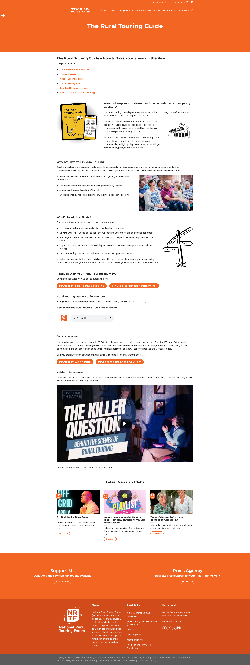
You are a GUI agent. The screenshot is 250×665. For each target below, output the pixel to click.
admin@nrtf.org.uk (171, 621)
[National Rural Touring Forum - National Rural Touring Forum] (75, 10)
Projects (124, 10)
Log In (169, 2)
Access (103, 10)
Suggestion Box (157, 2)
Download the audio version (73, 88)
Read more (63, 533)
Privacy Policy (91, 660)
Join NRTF (132, 629)
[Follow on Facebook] (184, 2)
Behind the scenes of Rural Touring (77, 92)
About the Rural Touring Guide (74, 69)
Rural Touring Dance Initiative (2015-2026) (142, 623)
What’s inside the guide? (71, 78)
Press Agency (134, 634)
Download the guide (69, 83)
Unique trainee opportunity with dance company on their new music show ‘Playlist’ (124, 520)
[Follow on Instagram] (187, 2)
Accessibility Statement (110, 660)
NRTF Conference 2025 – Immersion (139, 614)
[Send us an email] (189, 2)
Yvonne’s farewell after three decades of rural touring (167, 518)
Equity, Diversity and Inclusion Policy (139, 660)
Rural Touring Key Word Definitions (139, 646)
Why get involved (68, 74)
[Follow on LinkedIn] (192, 2)
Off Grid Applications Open (72, 517)
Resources (168, 10)
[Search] (192, 10)
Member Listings (135, 639)
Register (178, 2)
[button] (3, 16)
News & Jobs (154, 10)
